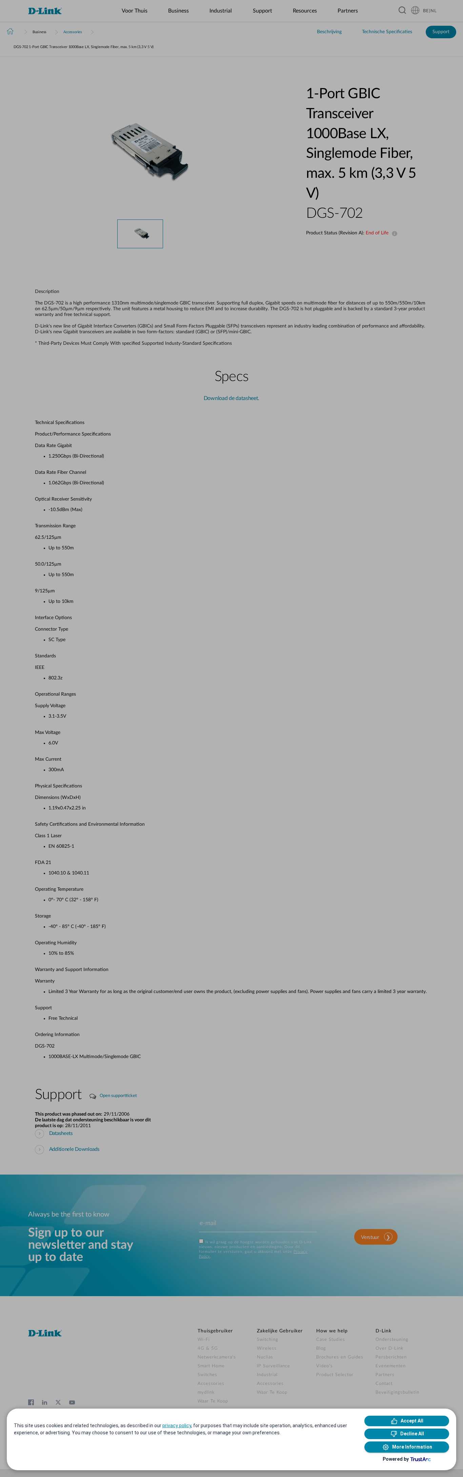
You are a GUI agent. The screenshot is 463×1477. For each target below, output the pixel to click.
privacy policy (176, 1425)
